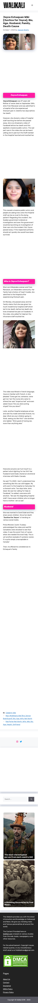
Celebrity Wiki (11, 713)
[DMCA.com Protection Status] (15, 967)
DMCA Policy (8, 989)
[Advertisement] (19, 72)
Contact (6, 983)
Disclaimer (7, 986)
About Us (6, 979)
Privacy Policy (8, 992)
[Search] (31, 799)
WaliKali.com (7, 934)
